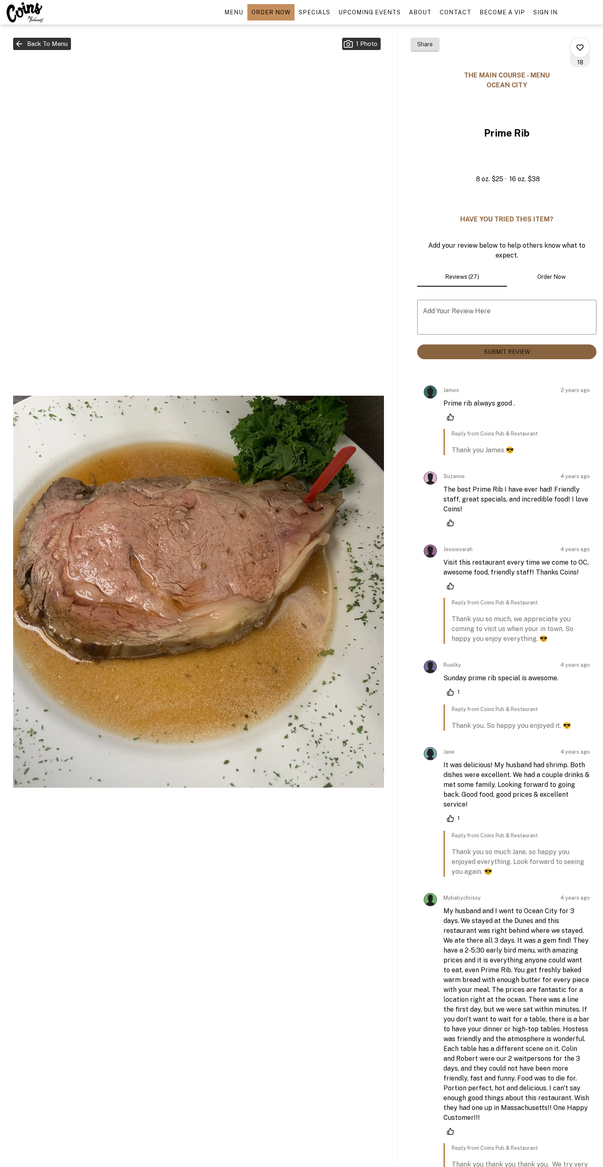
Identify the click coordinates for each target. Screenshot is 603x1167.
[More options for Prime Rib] (580, 47)
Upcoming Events (369, 12)
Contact (455, 12)
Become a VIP (502, 12)
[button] (42, 44)
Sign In (545, 12)
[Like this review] (452, 417)
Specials (314, 12)
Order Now (270, 12)
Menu (233, 12)
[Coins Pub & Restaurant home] (43, 12)
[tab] (462, 277)
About (420, 12)
